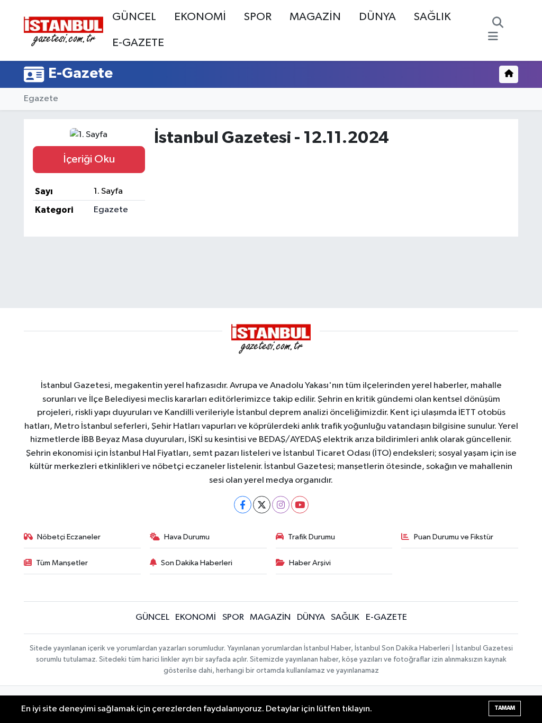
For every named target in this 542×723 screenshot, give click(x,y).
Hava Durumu (187, 537)
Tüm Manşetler (62, 563)
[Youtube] (300, 504)
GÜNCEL (134, 17)
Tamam (504, 708)
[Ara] (497, 24)
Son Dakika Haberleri (196, 563)
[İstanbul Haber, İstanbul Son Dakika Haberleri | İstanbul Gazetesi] (63, 30)
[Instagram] (281, 504)
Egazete (41, 98)
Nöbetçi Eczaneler (69, 537)
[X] (261, 504)
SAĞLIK (432, 17)
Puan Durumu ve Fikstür (453, 537)
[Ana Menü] (493, 37)
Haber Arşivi (310, 563)
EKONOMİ (200, 17)
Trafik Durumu (311, 537)
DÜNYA (377, 17)
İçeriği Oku (89, 159)
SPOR (258, 17)
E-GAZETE (138, 43)
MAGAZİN (315, 17)
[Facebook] (242, 504)
